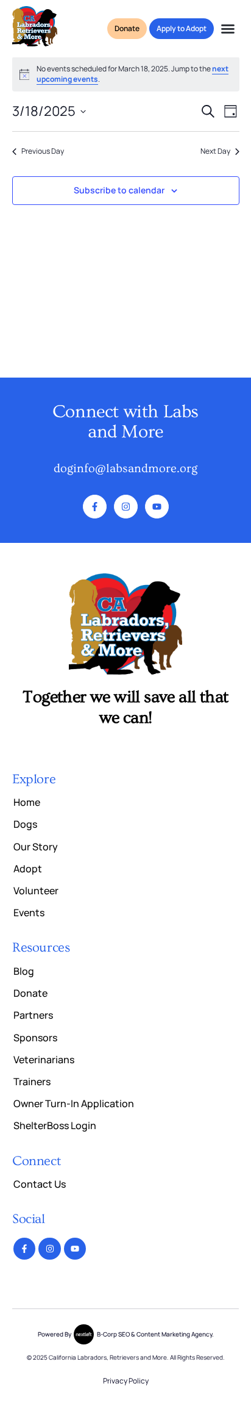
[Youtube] (157, 506)
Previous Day (42, 151)
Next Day (215, 151)
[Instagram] (126, 506)
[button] (228, 29)
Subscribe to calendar (119, 190)
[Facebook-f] (95, 506)
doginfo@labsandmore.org (125, 468)
